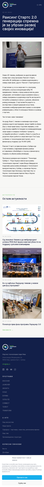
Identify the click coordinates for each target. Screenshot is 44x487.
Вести (4, 449)
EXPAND (5, 396)
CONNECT (6, 403)
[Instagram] (15, 369)
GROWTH (5, 388)
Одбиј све (22, 483)
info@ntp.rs (6, 364)
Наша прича (6, 426)
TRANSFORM (6, 410)
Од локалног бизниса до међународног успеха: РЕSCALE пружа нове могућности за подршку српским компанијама (21, 242)
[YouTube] (11, 369)
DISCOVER (6, 381)
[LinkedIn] (3, 369)
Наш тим (5, 433)
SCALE (4, 392)
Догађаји (5, 452)
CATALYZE (6, 399)
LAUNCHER (6, 384)
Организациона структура (11, 437)
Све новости (7, 330)
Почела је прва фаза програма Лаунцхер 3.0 (21, 324)
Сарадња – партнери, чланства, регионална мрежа (20, 429)
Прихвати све (22, 477)
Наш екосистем (8, 422)
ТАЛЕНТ (5, 407)
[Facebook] (7, 369)
